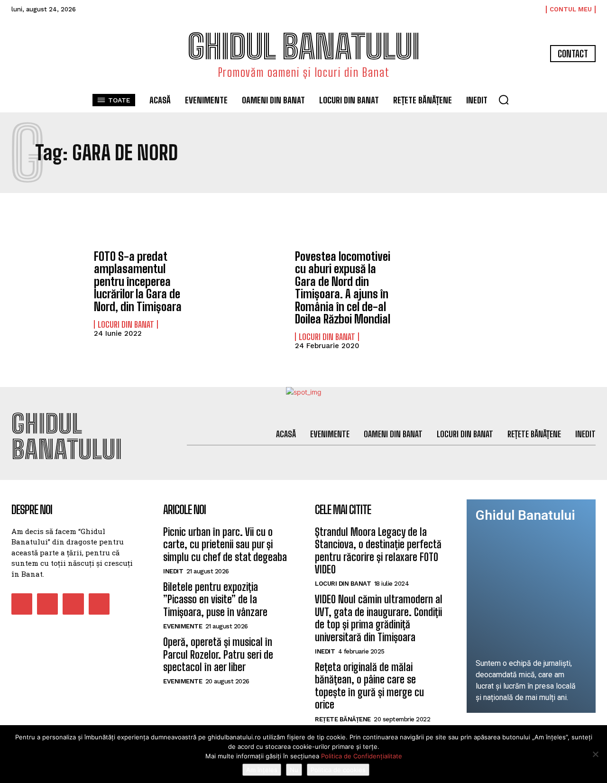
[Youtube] (99, 603)
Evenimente (182, 626)
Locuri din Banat (126, 324)
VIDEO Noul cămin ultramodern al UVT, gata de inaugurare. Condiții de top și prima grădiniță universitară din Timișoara (378, 618)
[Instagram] (47, 603)
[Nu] (595, 754)
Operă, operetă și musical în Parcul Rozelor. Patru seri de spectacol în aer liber (218, 654)
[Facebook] (21, 603)
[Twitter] (73, 603)
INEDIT (173, 571)
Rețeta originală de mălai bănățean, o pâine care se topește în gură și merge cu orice (369, 686)
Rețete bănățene (343, 719)
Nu (294, 770)
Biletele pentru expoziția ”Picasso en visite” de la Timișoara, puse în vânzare (215, 599)
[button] (503, 99)
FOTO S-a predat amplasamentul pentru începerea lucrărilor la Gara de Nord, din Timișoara (138, 281)
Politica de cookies (338, 770)
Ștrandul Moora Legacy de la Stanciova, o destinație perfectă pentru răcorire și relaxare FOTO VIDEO (378, 550)
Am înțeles (261, 770)
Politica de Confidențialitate (361, 756)
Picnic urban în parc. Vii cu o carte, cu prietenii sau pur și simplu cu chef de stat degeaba (225, 544)
